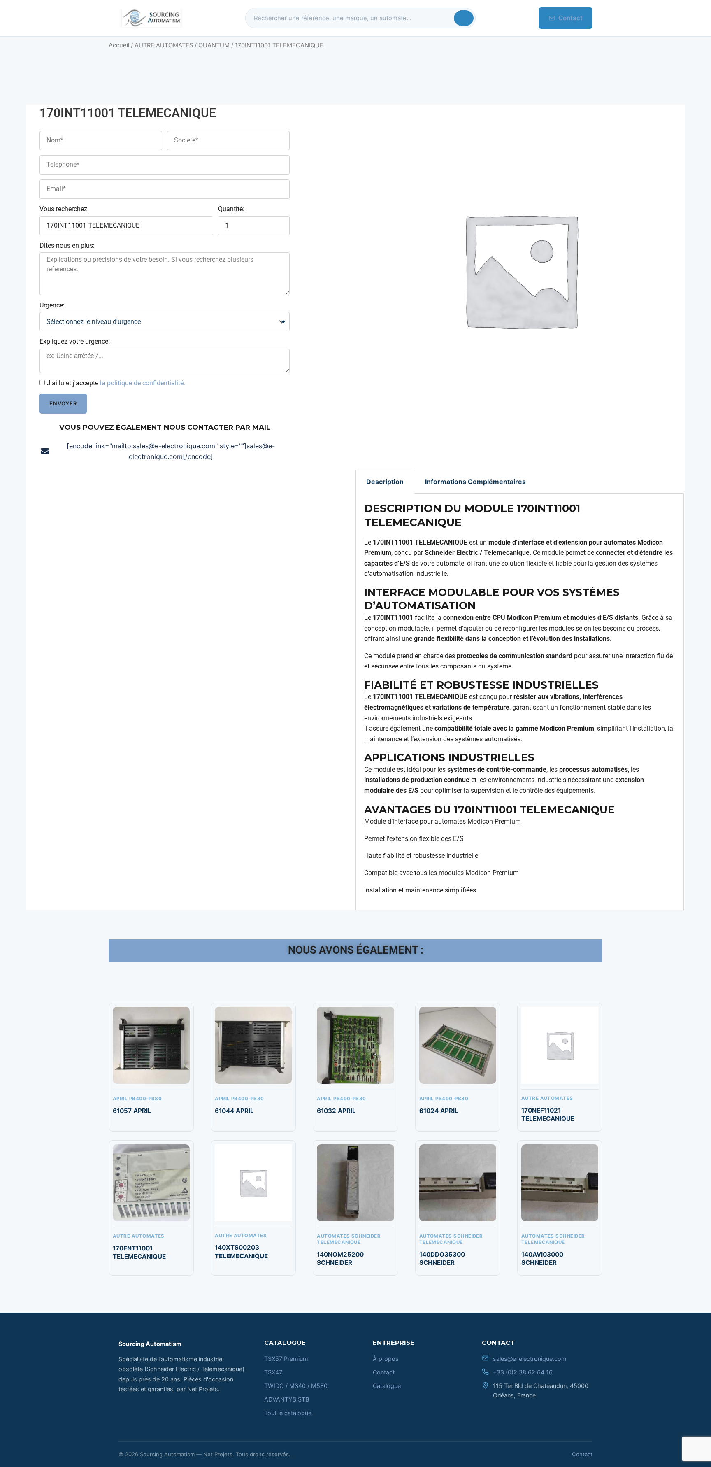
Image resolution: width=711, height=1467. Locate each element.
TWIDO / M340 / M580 (296, 1385)
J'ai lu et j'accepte (116, 383)
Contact (570, 18)
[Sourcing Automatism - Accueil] (150, 18)
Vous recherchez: (64, 209)
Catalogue (387, 1385)
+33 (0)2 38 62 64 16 (523, 1372)
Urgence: (52, 305)
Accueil (119, 45)
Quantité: (231, 209)
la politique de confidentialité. (142, 383)
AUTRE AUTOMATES (164, 45)
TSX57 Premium (286, 1358)
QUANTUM (214, 45)
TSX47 (273, 1372)
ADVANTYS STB (286, 1399)
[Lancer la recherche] (464, 18)
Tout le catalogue (287, 1412)
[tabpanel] (520, 702)
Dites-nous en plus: (67, 245)
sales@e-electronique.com (530, 1358)
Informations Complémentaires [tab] (475, 481)
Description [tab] (385, 481)
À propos (386, 1358)
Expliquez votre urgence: (75, 341)
